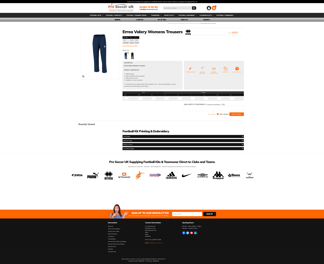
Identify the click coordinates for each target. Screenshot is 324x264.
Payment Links (112, 251)
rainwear (117, 20)
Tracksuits (206, 20)
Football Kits (171, 23)
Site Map (110, 249)
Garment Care (112, 246)
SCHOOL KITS (184, 20)
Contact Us (111, 236)
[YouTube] (191, 232)
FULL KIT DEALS (162, 20)
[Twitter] (187, 232)
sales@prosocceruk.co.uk (149, 9)
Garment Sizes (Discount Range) (117, 241)
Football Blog (111, 239)
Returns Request (112, 234)
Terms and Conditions (114, 229)
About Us (110, 226)
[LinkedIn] (195, 232)
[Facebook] (183, 232)
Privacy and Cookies (113, 231)
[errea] (188, 32)
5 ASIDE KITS (139, 20)
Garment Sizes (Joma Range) (116, 244)
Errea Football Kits (179, 23)
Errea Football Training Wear (193, 23)
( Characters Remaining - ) (204, 104)
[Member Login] (209, 8)
